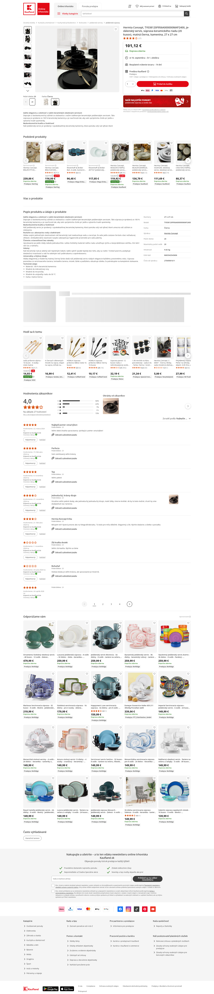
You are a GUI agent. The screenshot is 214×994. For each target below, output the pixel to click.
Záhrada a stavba (34, 935)
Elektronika (31, 931)
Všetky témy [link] (75, 941)
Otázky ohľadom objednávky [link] (81, 946)
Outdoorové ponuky (35, 926)
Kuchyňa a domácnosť (36, 940)
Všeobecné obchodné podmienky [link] (135, 986)
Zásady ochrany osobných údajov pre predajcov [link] (171, 947)
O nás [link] (80, 986)
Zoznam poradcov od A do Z (81, 926)
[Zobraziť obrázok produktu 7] (28, 84)
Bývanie (30, 949)
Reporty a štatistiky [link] (164, 926)
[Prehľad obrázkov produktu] (27, 59)
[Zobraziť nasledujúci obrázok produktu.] (28, 90)
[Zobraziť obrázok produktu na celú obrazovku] (77, 59)
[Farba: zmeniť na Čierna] (55, 101)
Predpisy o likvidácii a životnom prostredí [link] (167, 986)
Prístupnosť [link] (82, 991)
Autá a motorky (33, 968)
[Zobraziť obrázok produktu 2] (28, 39)
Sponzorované (28, 165)
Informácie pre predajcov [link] (123, 926)
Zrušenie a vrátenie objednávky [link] (83, 950)
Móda (29, 954)
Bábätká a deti (32, 945)
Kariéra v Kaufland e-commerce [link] (126, 946)
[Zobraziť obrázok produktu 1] (28, 30)
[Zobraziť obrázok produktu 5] (28, 66)
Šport (29, 964)
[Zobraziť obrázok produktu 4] (28, 57)
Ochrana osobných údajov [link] (109, 986)
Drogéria (30, 959)
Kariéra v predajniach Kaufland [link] (126, 941)
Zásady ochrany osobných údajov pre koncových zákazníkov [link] (171, 953)
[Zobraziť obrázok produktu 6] (28, 75)
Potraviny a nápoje (34, 973)
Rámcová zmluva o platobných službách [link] (172, 941)
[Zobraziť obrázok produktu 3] (28, 48)
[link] (89, 6)
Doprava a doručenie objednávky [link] (83, 960)
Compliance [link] (90, 986)
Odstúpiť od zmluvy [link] (78, 955)
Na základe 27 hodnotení (34, 412)
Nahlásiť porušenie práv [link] (80, 964)
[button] (78, 401)
